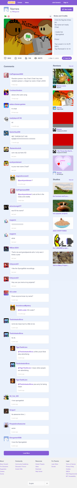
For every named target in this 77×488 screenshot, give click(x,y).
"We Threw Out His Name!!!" (65, 151)
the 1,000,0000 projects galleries (61, 248)
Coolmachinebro (15, 90)
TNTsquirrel (15, 12)
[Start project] (5, 16)
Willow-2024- (14, 248)
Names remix (61, 86)
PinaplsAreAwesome (17, 424)
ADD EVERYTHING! (60, 231)
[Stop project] (8, 16)
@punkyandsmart (25, 180)
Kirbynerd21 (14, 264)
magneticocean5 (22, 176)
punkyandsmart (15, 162)
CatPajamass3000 (16, 74)
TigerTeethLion (21, 347)
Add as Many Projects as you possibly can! (61, 265)
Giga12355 (60, 109)
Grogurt (12, 410)
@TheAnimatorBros (25, 351)
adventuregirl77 (15, 206)
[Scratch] (11, 2)
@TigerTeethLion (24, 368)
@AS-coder (22, 310)
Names (59, 108)
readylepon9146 (15, 118)
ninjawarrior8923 (62, 131)
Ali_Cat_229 (14, 396)
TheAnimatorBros (16, 319)
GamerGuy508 (14, 132)
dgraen (59, 87)
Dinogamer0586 (15, 437)
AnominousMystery (23, 305)
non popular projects (60, 213)
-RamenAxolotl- (15, 148)
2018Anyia (60, 174)
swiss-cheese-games (17, 104)
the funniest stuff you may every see (61, 196)
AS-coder (13, 292)
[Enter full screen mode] (50, 16)
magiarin (12, 220)
